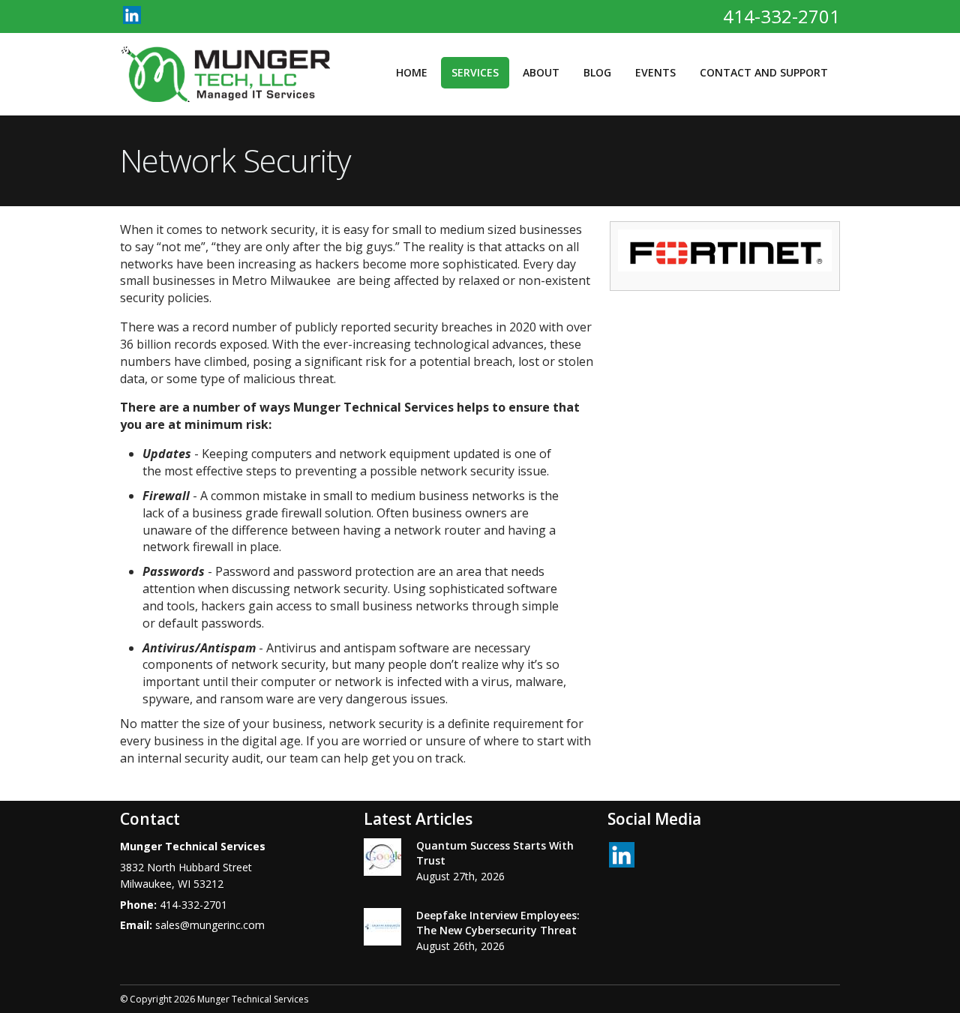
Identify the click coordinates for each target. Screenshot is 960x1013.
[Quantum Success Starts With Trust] (382, 859)
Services (475, 72)
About (541, 72)
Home (412, 72)
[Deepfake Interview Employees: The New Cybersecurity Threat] (382, 929)
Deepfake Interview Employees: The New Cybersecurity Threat (498, 922)
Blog (597, 72)
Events (655, 72)
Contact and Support (764, 72)
